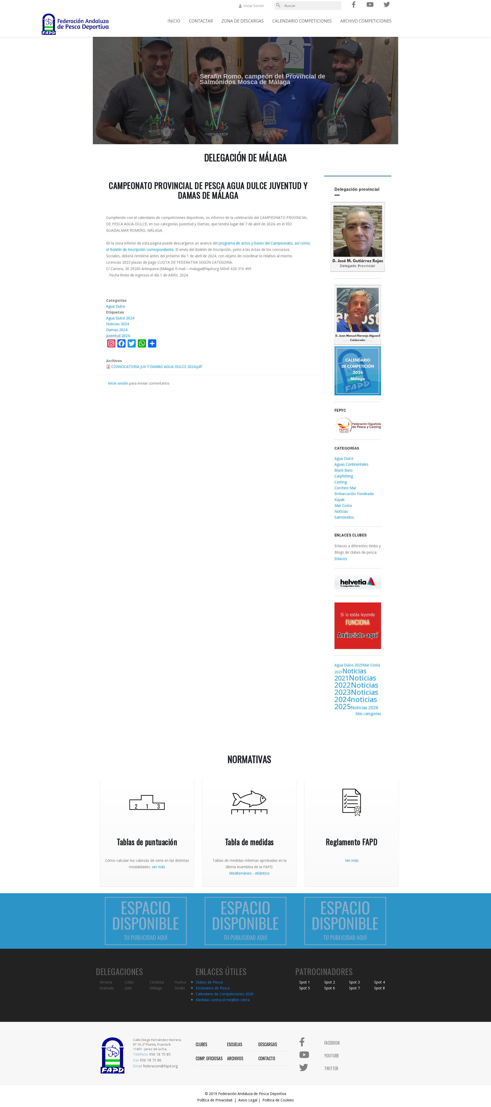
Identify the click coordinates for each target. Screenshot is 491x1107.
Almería (106, 982)
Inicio (174, 21)
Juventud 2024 (118, 335)
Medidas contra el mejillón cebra (223, 999)
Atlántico (262, 873)
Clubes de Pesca (209, 982)
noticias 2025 (355, 702)
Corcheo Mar (345, 487)
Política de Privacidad (214, 1100)
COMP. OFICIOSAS (209, 1058)
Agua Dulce (115, 306)
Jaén (128, 988)
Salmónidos (344, 517)
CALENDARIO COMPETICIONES (302, 21)
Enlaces (340, 558)
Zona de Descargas (242, 21)
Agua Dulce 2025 (348, 665)
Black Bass (343, 470)
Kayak (339, 499)
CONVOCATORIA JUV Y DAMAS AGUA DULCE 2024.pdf (156, 366)
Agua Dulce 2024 (120, 318)
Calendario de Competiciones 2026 (224, 993)
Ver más (352, 860)
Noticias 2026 (364, 707)
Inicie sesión (118, 383)
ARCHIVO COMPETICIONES (366, 21)
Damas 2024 (116, 329)
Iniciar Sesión (253, 5)
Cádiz (129, 982)
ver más (158, 866)
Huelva (180, 982)
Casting (340, 481)
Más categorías (368, 713)
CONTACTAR (201, 21)
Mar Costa (343, 505)
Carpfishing (343, 476)
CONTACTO (266, 1058)
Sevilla (180, 988)
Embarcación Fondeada (354, 493)
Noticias (341, 511)
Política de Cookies (278, 1100)
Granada (107, 988)
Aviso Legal (247, 1100)
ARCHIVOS (235, 1058)
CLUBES (201, 1044)
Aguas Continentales (351, 464)
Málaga (156, 988)
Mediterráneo (240, 873)
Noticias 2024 (117, 323)
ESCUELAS (234, 1044)
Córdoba (157, 982)
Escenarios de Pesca (213, 988)
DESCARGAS (267, 1044)
